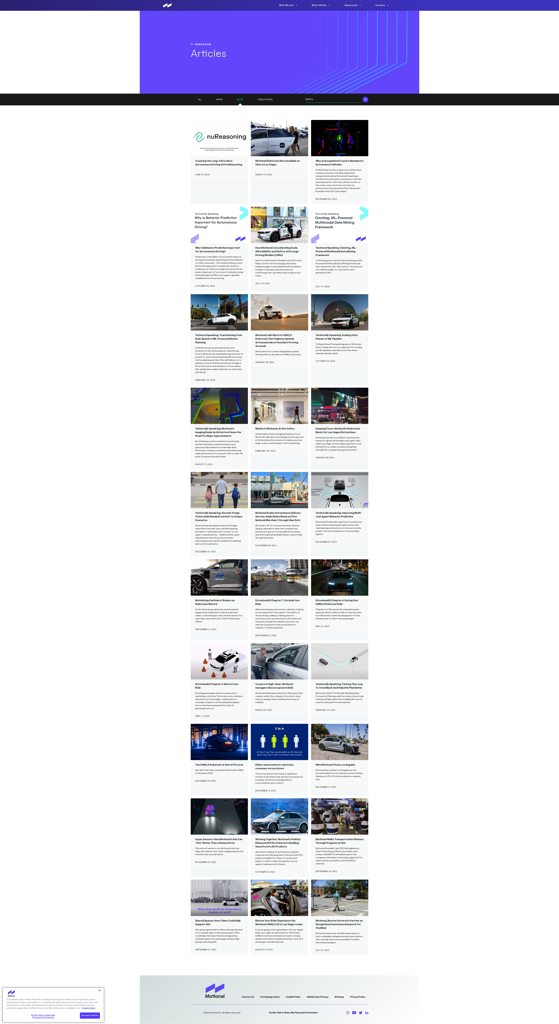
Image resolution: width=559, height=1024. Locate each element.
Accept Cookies (90, 1015)
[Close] (99, 990)
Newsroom (203, 44)
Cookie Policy (293, 997)
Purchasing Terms (270, 997)
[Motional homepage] (167, 5)
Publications (265, 99)
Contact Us (248, 997)
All (200, 99)
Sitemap (339, 997)
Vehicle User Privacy (317, 997)
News (219, 99)
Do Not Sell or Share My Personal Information (293, 1012)
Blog (240, 99)
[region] (53, 1005)
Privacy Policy (357, 997)
